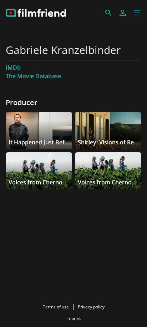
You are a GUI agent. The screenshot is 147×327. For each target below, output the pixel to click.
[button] (137, 13)
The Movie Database (33, 76)
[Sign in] (123, 13)
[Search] (108, 13)
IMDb (13, 67)
